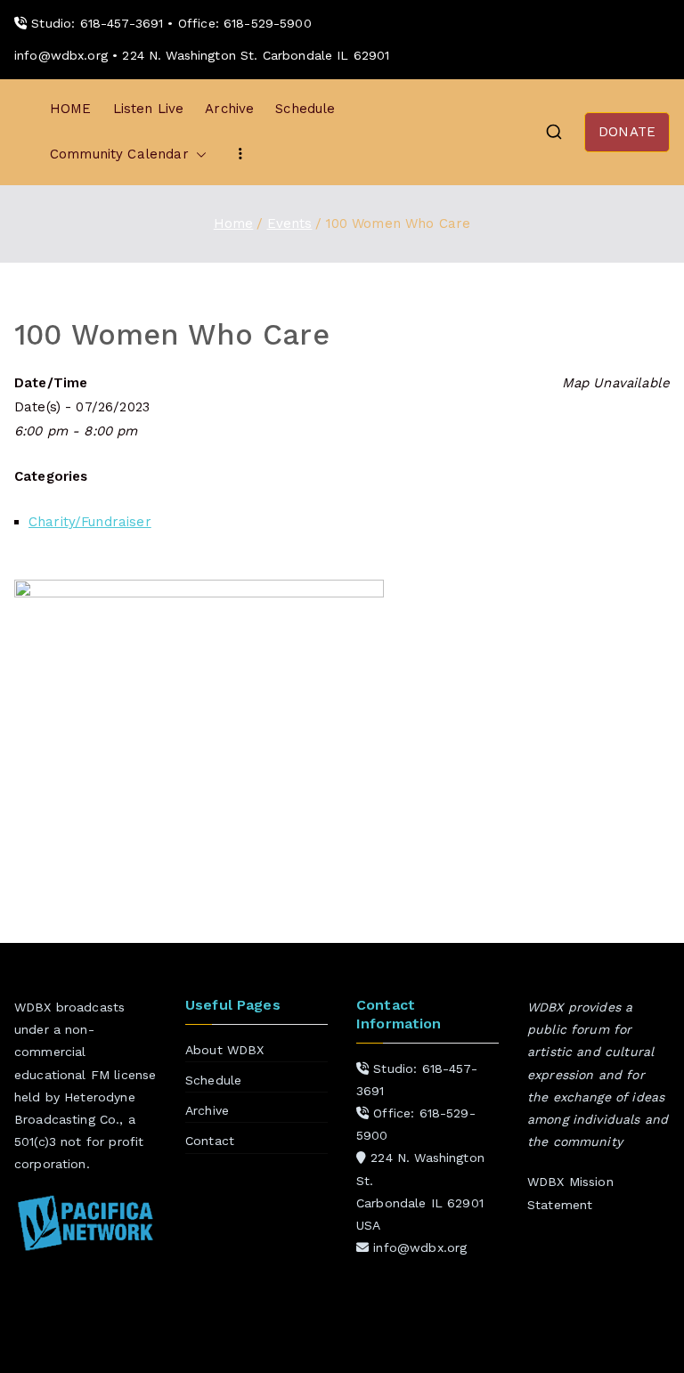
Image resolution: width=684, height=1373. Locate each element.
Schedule (305, 109)
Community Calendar (119, 154)
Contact (209, 1140)
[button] (198, 154)
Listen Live (148, 109)
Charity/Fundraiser (89, 522)
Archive (229, 109)
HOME (71, 109)
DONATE (627, 132)
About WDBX (225, 1050)
